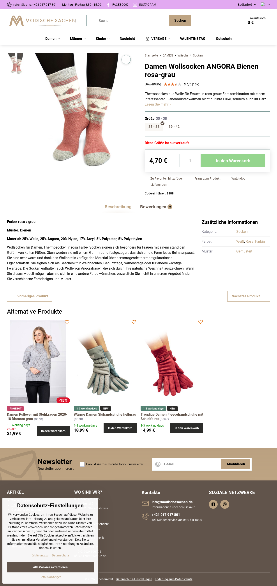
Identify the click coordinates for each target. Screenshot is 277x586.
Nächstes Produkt (246, 296)
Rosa (250, 241)
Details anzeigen (50, 577)
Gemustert (244, 251)
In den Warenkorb (233, 160)
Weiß (240, 241)
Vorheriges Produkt (32, 296)
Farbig (260, 241)
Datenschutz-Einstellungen (134, 579)
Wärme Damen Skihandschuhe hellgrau (105, 414)
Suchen (180, 20)
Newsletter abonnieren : (56, 468)
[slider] (172, 84)
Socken (242, 231)
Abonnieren (236, 464)
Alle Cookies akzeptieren (50, 567)
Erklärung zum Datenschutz (173, 579)
